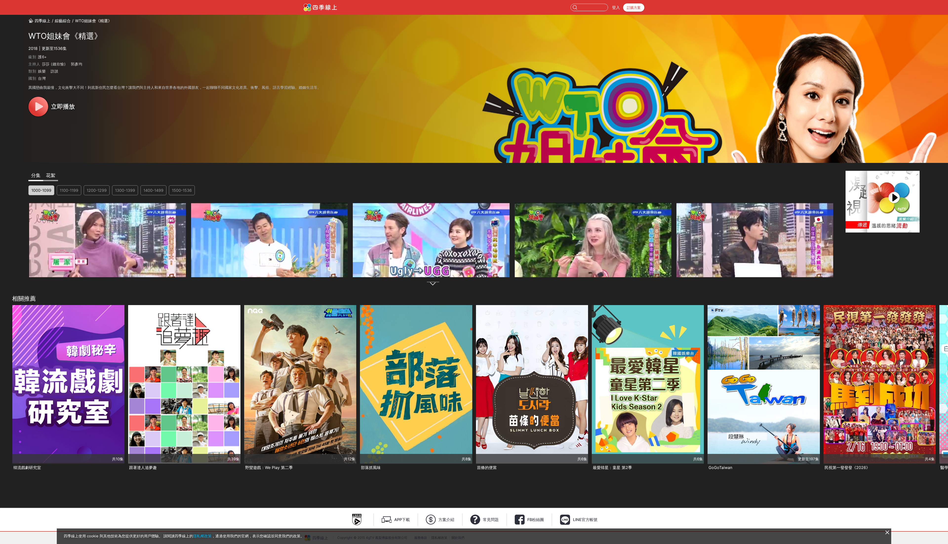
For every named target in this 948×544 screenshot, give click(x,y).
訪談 (55, 71)
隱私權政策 (202, 536)
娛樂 (42, 71)
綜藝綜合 (63, 20)
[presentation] (5, 388)
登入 (616, 7)
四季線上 (42, 20)
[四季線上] (320, 7)
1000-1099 (41, 190)
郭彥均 (76, 64)
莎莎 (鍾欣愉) (54, 64)
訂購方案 (634, 7)
